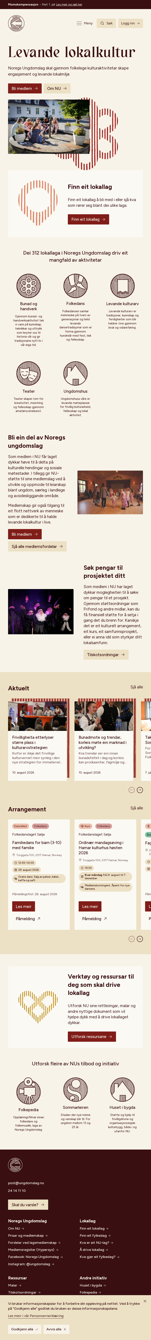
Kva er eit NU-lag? (94, 1242)
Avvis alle (53, 1329)
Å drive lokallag (92, 1250)
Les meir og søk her (69, 4)
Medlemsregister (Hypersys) (31, 1250)
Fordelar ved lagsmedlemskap (32, 1242)
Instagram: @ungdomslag (29, 1264)
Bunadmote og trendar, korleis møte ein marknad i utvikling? (103, 742)
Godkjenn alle (22, 1329)
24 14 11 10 (17, 1191)
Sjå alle (136, 686)
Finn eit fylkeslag (93, 1235)
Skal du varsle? (25, 1204)
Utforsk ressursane (88, 1036)
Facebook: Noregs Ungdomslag (33, 1257)
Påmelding (25, 918)
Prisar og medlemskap (26, 1235)
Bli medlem (22, 88)
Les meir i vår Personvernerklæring (36, 1316)
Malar (12, 1285)
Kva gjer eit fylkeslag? (98, 1257)
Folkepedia (88, 1292)
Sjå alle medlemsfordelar (34, 546)
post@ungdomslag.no (26, 1183)
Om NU (54, 88)
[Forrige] (132, 790)
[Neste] (140, 790)
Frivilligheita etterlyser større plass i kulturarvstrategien (33, 742)
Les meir (23, 906)
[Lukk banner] (145, 1301)
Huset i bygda (91, 1285)
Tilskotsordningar (103, 654)
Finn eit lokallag (85, 219)
